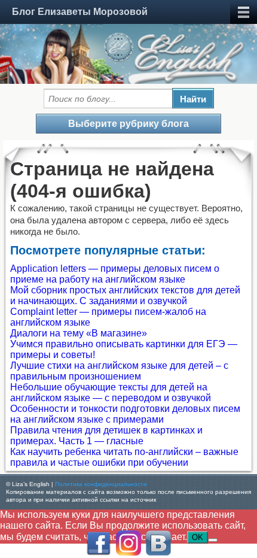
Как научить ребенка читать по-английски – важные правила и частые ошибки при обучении (124, 457)
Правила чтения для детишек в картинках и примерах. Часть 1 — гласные (106, 435)
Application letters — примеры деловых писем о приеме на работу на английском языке (114, 273)
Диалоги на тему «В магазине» (78, 333)
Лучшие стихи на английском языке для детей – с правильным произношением (119, 370)
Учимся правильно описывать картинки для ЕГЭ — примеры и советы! (123, 349)
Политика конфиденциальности (101, 484)
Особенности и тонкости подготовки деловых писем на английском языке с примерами (125, 414)
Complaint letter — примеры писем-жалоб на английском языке (108, 317)
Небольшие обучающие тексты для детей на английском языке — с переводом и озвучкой (110, 392)
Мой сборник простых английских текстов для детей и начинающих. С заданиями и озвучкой (125, 295)
